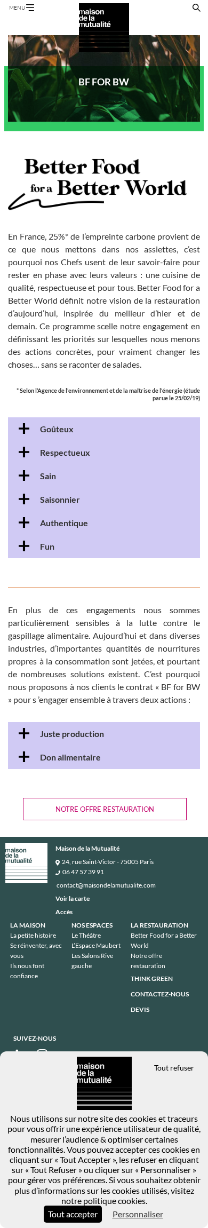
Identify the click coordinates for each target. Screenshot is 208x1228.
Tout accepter (73, 1214)
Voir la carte (72, 898)
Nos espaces (92, 925)
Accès (64, 912)
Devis (140, 1009)
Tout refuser (174, 1067)
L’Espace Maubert (96, 945)
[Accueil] (104, 27)
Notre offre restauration (104, 809)
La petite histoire (33, 935)
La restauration (159, 925)
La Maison (27, 925)
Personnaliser (138, 1214)
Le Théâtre (86, 935)
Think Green (152, 979)
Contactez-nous (160, 994)
